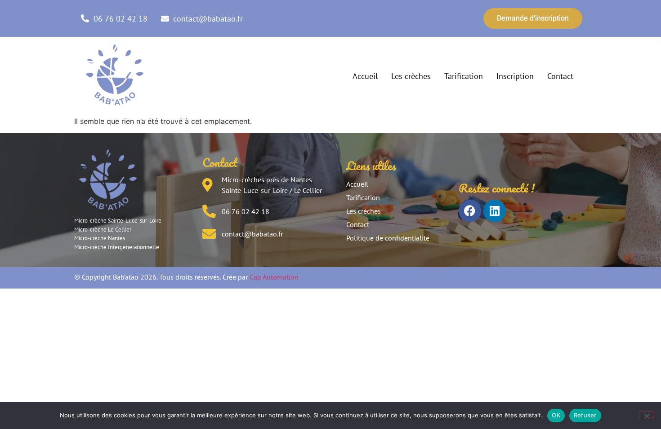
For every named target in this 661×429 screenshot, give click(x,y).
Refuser (585, 415)
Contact (560, 76)
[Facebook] (470, 211)
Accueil (365, 76)
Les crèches (411, 76)
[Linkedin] (494, 211)
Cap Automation (274, 276)
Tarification (463, 76)
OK (556, 415)
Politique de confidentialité (387, 237)
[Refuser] (646, 415)
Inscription (515, 76)
